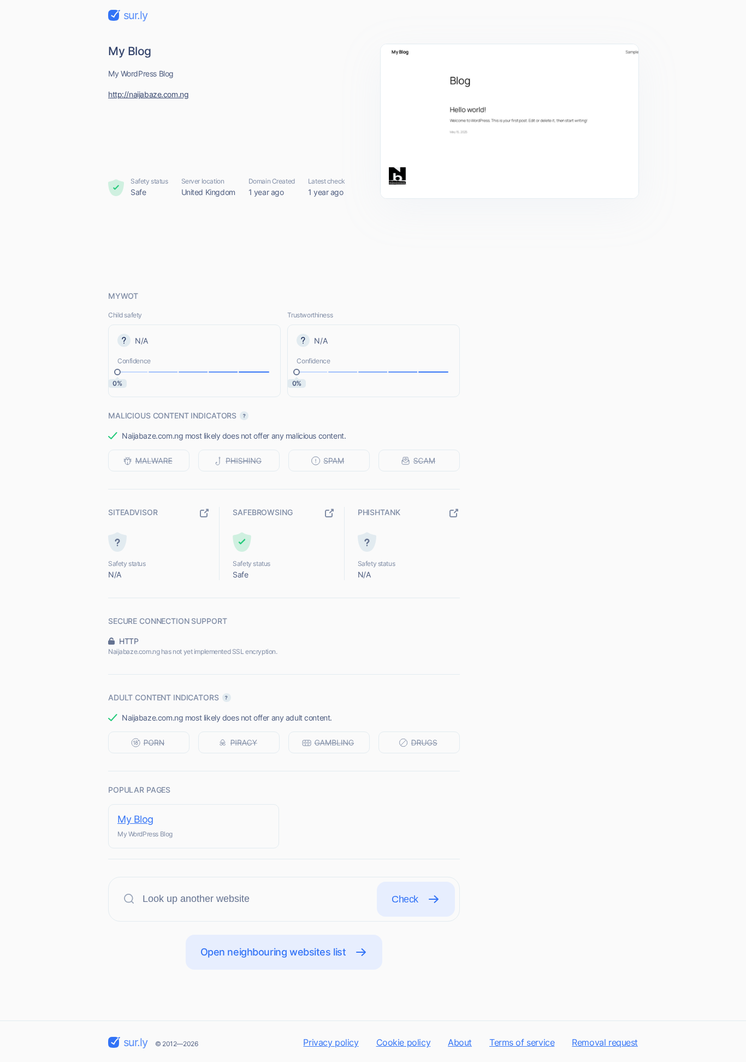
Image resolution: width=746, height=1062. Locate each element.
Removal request (605, 1042)
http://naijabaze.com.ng (148, 94)
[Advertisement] (373, 244)
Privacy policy (330, 1042)
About (460, 1042)
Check (405, 899)
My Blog (135, 819)
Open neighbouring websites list (273, 952)
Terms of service (521, 1042)
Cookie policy (403, 1042)
